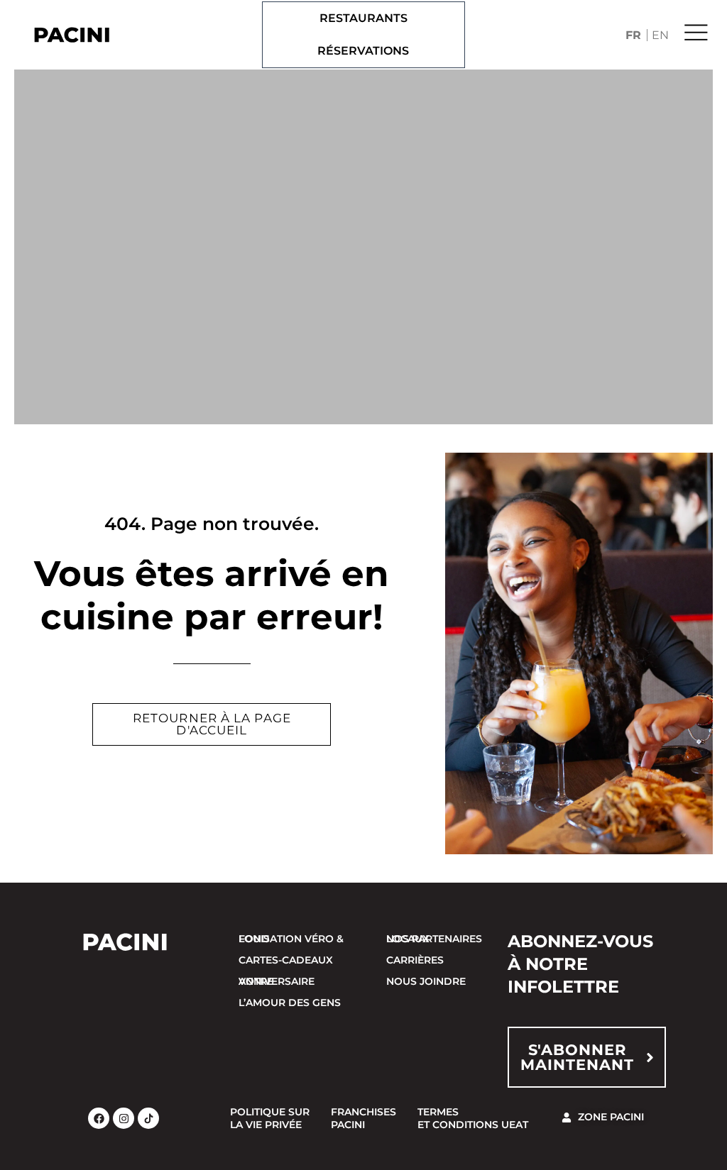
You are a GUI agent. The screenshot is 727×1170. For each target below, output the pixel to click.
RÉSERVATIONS (363, 50)
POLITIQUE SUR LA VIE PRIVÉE (270, 1118)
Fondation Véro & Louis (291, 938)
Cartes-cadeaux (286, 960)
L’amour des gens (290, 1002)
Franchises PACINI (363, 1118)
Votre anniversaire (277, 981)
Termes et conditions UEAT (472, 1118)
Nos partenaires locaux (434, 938)
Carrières (415, 960)
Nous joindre (426, 981)
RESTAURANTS (363, 18)
